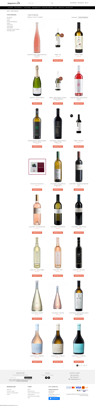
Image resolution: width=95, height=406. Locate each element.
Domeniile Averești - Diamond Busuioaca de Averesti (37, 55)
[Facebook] (46, 377)
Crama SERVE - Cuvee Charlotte (78, 226)
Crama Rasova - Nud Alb (37, 313)
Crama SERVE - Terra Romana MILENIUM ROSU (78, 184)
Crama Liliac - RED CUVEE (79, 269)
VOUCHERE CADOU (11, 30)
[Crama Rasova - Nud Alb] (37, 296)
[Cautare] (52, 3)
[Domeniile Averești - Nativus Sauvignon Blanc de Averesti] (37, 123)
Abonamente (9, 17)
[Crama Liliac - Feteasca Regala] (37, 252)
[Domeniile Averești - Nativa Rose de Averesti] (79, 80)
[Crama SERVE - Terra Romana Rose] (37, 209)
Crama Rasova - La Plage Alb (57, 356)
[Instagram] (49, 377)
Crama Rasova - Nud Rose (58, 313)
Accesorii (8, 18)
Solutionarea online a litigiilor (34, 396)
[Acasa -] (14, 3)
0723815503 (75, 375)
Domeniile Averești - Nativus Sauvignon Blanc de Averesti (37, 141)
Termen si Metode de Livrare (34, 392)
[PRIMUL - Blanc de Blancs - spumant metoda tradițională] (58, 80)
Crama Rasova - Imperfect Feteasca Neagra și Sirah (58, 141)
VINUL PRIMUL (10, 27)
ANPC (29, 397)
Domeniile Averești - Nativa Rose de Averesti (78, 98)
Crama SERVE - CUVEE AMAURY (58, 226)
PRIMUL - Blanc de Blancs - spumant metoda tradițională (57, 98)
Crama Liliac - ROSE (57, 269)
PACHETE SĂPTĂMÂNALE (12, 21)
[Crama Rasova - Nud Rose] (58, 295)
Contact (8, 394)
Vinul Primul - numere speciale (13, 29)
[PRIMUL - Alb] (58, 37)
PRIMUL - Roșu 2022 (78, 140)
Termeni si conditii (10, 391)
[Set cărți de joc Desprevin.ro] (37, 166)
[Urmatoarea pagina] (86, 365)
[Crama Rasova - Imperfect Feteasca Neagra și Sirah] (58, 123)
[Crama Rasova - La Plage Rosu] (79, 339)
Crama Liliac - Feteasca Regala (37, 269)
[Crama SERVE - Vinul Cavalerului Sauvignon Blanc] (58, 166)
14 (84, 365)
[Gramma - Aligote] (79, 37)
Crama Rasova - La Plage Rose (37, 356)
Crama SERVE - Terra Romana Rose (37, 226)
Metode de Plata (31, 391)
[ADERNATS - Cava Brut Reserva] (37, 80)
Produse (8, 23)
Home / (8, 11)
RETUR (29, 389)
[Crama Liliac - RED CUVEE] (79, 252)
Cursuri (8, 20)
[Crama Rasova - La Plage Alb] (58, 339)
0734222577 (75, 377)
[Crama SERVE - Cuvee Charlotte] (79, 209)
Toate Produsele (14, 11)
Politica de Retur (31, 394)
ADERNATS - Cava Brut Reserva (37, 97)
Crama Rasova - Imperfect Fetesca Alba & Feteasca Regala (78, 313)
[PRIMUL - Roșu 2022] (79, 123)
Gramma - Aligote (79, 54)
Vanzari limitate (10, 26)
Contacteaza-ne (55, 398)
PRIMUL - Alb (58, 54)
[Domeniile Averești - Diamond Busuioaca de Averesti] (37, 37)
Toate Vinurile (10, 24)
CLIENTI (30, 386)
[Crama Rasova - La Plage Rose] (37, 339)
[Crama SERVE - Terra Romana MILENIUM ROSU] (79, 166)
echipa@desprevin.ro (75, 379)
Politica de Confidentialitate (22, 380)
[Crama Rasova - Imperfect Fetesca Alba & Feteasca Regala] (79, 296)
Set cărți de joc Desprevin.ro (37, 183)
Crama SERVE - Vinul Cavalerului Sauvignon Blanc (57, 184)
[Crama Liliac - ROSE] (58, 252)
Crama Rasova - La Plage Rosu (79, 356)
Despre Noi (9, 389)
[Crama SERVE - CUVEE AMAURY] (58, 209)
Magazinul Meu (11, 386)
